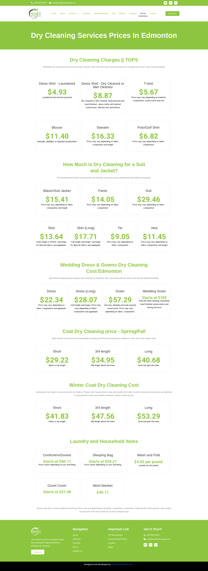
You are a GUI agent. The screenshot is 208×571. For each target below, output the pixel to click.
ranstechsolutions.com (122, 564)
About (62, 13)
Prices (143, 13)
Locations (86, 13)
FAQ (114, 13)
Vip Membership (101, 13)
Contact (152, 13)
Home (53, 13)
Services (72, 13)
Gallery (122, 13)
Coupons (133, 13)
